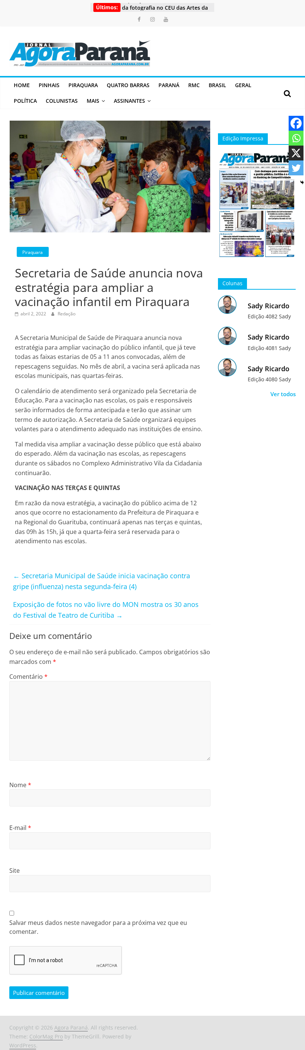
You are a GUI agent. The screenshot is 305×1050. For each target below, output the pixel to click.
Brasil (217, 85)
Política (25, 100)
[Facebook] (296, 123)
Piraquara (83, 85)
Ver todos (283, 394)
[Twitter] (296, 167)
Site (14, 870)
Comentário (28, 676)
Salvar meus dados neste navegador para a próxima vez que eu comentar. (98, 927)
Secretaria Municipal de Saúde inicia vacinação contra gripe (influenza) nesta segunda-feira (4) (101, 581)
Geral (243, 85)
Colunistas (62, 100)
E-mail (20, 828)
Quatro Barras (128, 85)
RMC (194, 85)
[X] (296, 153)
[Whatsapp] (296, 138)
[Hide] (302, 182)
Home (22, 85)
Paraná (168, 85)
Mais (93, 100)
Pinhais (49, 85)
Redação (67, 314)
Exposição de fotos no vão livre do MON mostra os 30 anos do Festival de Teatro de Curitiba (106, 610)
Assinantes (129, 100)
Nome (20, 785)
